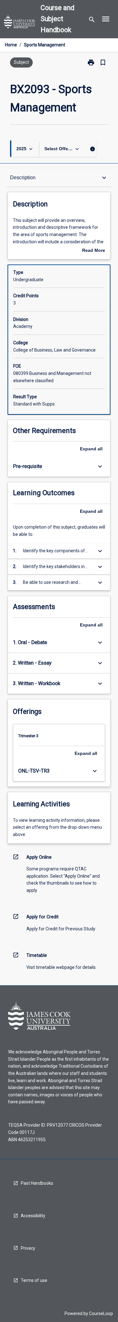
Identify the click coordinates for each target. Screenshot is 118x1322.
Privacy (28, 1248)
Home (11, 44)
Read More (93, 251)
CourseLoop (101, 1313)
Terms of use (34, 1280)
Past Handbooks (37, 1183)
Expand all (91, 448)
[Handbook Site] (20, 22)
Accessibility (33, 1215)
